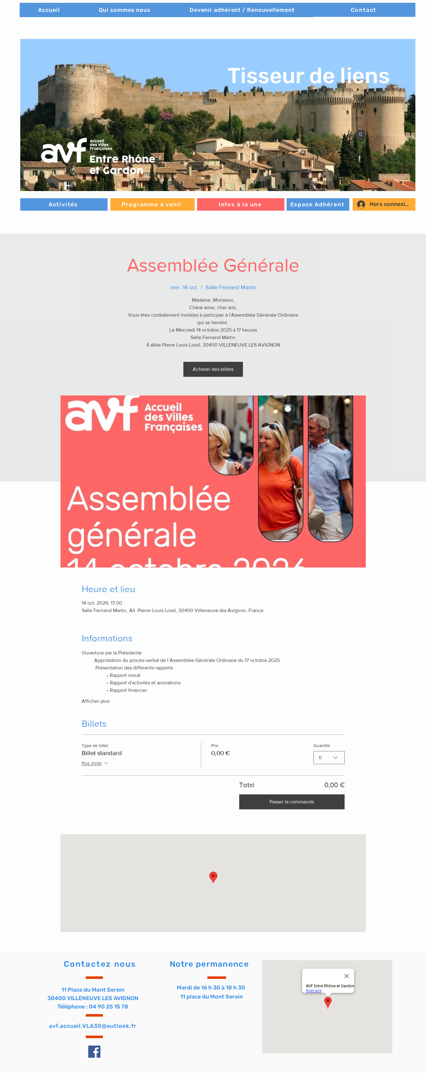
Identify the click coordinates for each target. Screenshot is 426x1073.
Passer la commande (291, 801)
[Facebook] (94, 1052)
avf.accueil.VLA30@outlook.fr (92, 1026)
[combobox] (329, 757)
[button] (217, 115)
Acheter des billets (213, 369)
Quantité (321, 745)
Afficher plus (95, 701)
